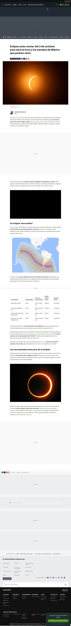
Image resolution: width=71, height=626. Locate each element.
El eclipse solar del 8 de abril (18, 117)
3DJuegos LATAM (16, 614)
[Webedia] (67, 1)
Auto (24, 5)
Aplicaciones (28, 567)
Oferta (15, 37)
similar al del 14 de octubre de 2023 (42, 121)
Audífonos (29, 37)
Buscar (65, 584)
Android (35, 37)
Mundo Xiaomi (6, 605)
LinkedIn (62, 577)
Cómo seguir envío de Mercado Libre (43, 553)
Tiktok (68, 5)
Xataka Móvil (6, 598)
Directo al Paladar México (35, 614)
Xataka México (6, 614)
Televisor (61, 37)
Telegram (53, 577)
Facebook (56, 5)
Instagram (63, 5)
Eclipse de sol (26, 472)
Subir (64, 590)
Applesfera (5, 600)
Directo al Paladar (35, 596)
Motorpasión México (44, 614)
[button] (20, 112)
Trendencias (53, 596)
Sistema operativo (53, 37)
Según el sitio (14, 227)
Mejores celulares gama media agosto (24, 553)
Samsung (23, 37)
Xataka (4, 596)
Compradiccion (54, 600)
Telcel (27, 575)
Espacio (18, 472)
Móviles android (29, 571)
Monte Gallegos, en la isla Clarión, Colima (37, 334)
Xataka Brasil (6, 616)
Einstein (41, 37)
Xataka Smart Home (6, 603)
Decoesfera (53, 598)
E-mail (28, 59)
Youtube (61, 5)
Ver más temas (7, 578)
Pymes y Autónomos (62, 599)
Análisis (16, 563)
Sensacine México (24, 614)
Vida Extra (15, 598)
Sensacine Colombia (24, 617)
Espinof (23, 598)
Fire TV (46, 37)
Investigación (6, 563)
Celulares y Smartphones (17, 568)
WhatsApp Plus (56, 553)
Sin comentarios (16, 58)
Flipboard (26, 59)
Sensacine (24, 596)
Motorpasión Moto (44, 599)
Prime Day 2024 (6, 571)
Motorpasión (44, 596)
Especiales (5, 567)
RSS (56, 577)
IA (18, 37)
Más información (46, 624)
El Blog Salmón (63, 596)
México (4, 575)
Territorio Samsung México (36, 5)
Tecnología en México (17, 572)
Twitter (58, 5)
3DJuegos (15, 596)
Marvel (66, 37)
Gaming (14, 5)
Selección (8, 5)
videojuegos (17, 575)
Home (19, 5)
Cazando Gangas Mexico (29, 564)
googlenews (66, 5)
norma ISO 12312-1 (26, 414)
